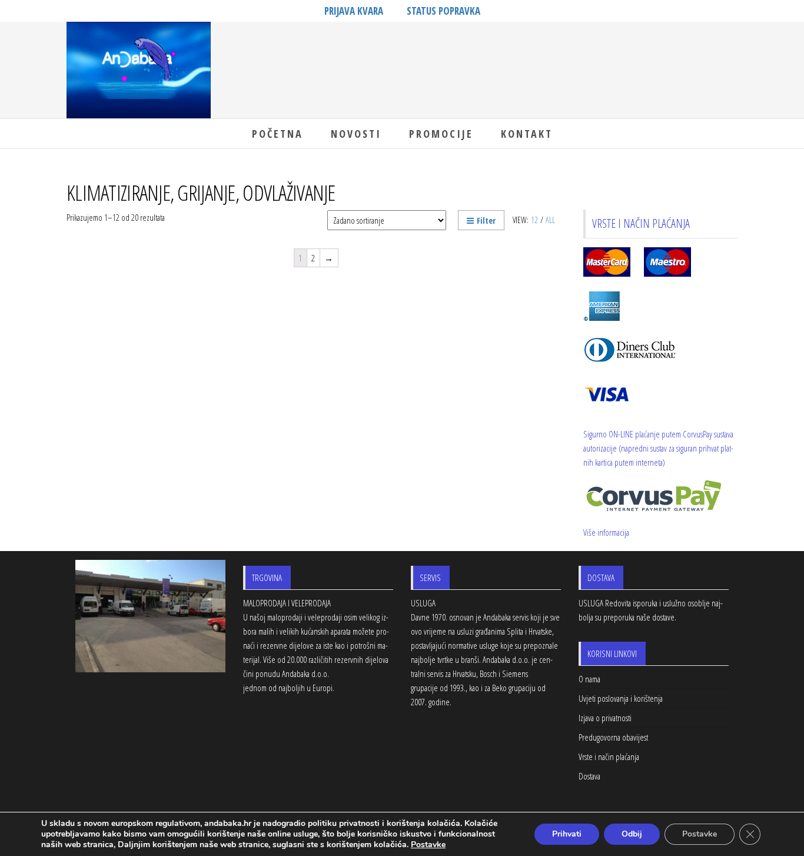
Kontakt (527, 134)
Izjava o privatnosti (605, 718)
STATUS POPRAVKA (443, 11)
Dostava (589, 776)
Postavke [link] (428, 844)
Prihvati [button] (567, 834)
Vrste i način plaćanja (609, 756)
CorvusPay (697, 434)
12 (534, 219)
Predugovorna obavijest (613, 737)
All (550, 219)
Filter (486, 220)
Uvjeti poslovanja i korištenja (621, 698)
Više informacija (606, 532)
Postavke (699, 834)
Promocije (441, 134)
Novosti (356, 134)
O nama (589, 679)
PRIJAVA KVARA (353, 11)
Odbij (632, 834)
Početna (277, 134)
